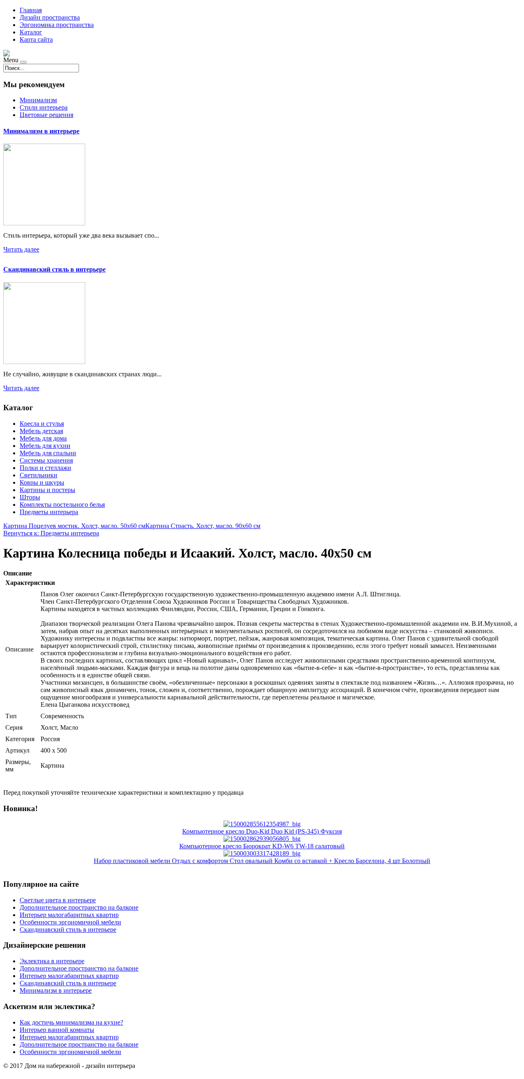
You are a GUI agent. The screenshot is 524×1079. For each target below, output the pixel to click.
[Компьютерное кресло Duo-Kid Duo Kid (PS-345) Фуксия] (262, 823)
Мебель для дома (43, 438)
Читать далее (21, 249)
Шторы (30, 497)
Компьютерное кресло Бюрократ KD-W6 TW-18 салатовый (262, 846)
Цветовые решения (46, 114)
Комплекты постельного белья (62, 504)
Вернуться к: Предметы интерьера (51, 533)
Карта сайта (36, 39)
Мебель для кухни (45, 445)
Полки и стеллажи (45, 467)
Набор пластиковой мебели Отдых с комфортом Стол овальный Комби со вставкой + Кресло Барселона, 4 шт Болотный (262, 860)
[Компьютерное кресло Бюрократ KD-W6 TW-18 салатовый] (262, 838)
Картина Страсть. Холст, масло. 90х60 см (202, 525)
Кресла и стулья (42, 423)
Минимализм (38, 100)
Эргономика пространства (57, 24)
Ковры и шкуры (42, 482)
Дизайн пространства (50, 17)
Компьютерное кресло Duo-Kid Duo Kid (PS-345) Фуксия (262, 831)
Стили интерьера (44, 107)
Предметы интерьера (49, 511)
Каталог (31, 32)
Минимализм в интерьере (41, 131)
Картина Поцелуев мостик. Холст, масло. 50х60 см (74, 525)
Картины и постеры (47, 489)
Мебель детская (41, 430)
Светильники (38, 475)
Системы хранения (46, 460)
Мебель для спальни (48, 453)
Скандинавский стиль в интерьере (54, 269)
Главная (31, 10)
